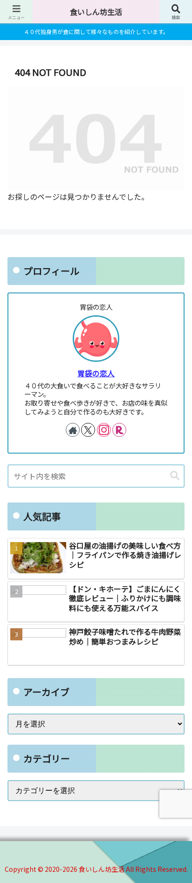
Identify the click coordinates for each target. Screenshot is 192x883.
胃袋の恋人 (96, 373)
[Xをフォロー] (88, 430)
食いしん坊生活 (96, 11)
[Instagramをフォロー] (104, 430)
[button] (174, 475)
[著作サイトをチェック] (73, 430)
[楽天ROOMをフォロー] (119, 430)
